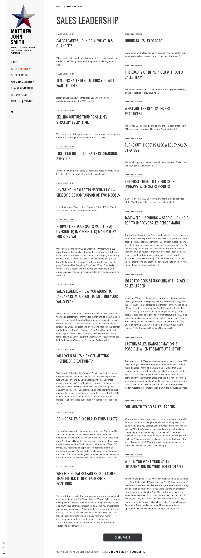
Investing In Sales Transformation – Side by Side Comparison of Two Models (88, 192)
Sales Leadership (20, 69)
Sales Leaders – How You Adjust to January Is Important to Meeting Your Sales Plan (87, 296)
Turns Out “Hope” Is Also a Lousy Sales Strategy (156, 147)
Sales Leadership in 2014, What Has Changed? (84, 43)
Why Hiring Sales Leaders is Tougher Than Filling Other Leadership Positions (86, 478)
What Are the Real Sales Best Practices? (148, 111)
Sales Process (19, 75)
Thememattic (136, 552)
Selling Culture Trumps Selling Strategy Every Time (81, 119)
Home (14, 62)
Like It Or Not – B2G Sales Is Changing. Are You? (87, 155)
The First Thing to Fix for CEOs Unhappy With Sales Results (149, 183)
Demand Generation (22, 88)
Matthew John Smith (21, 36)
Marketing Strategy (22, 82)
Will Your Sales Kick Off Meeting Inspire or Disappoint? (82, 358)
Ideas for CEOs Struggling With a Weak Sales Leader (156, 283)
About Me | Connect (22, 101)
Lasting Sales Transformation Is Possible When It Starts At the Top (153, 346)
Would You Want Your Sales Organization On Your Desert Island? (155, 463)
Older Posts (122, 537)
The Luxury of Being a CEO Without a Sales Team (154, 74)
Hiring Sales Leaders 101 (144, 41)
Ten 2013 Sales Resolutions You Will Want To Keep (85, 82)
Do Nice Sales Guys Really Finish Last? (87, 419)
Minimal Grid (116, 552)
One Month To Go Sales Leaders (150, 407)
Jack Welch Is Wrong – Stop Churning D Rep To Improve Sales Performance (156, 220)
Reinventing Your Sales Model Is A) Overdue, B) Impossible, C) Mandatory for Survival (86, 231)
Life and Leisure (20, 95)
